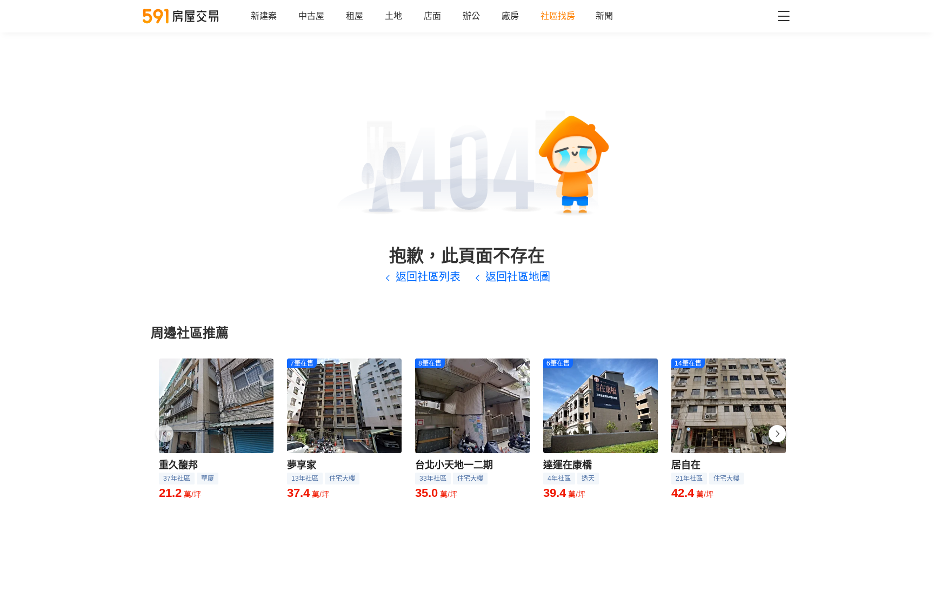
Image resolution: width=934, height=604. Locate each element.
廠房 (510, 16)
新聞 (604, 16)
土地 (393, 16)
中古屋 (311, 16)
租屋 (354, 16)
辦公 (471, 16)
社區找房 (558, 16)
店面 (432, 16)
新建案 (264, 16)
